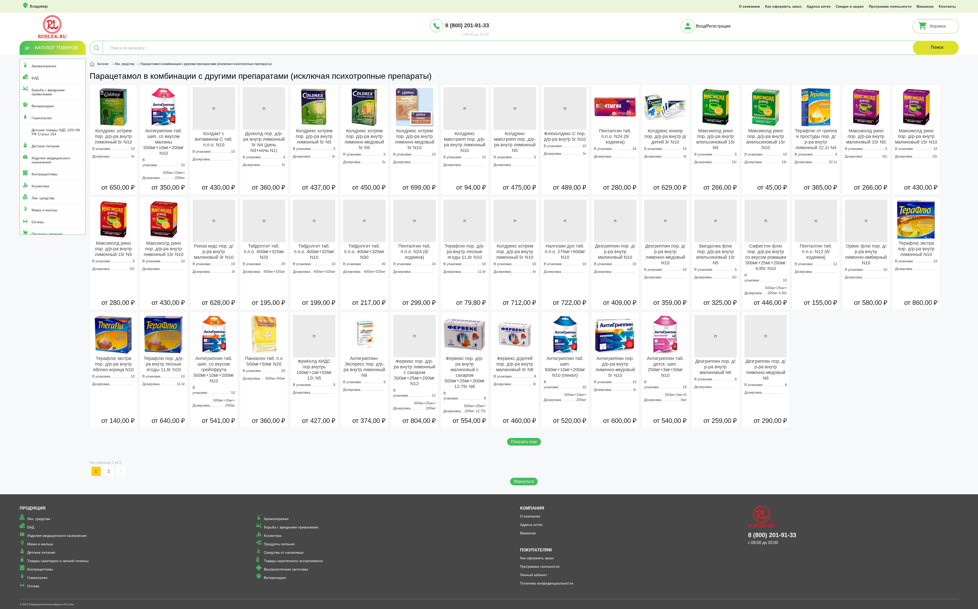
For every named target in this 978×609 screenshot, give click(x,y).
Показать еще (524, 441)
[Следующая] (121, 471)
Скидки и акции (850, 6)
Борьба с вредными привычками (48, 92)
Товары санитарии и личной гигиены (58, 561)
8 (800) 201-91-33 (467, 25)
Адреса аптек (819, 6)
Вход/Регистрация (713, 26)
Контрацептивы (44, 174)
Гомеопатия (42, 118)
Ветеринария (43, 106)
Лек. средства (43, 198)
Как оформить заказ (783, 6)
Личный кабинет (533, 575)
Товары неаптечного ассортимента (293, 561)
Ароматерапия (44, 66)
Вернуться (524, 481)
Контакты (947, 6)
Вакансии (925, 6)
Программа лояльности (890, 6)
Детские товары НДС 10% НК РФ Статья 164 (56, 132)
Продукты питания (47, 234)
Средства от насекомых (284, 552)
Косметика (40, 186)
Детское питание (46, 146)
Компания (532, 508)
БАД (35, 78)
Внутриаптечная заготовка (286, 569)
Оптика (38, 222)
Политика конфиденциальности (546, 583)
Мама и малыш (44, 210)
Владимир (39, 6)
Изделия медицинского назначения (51, 160)
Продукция (33, 508)
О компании (749, 6)
